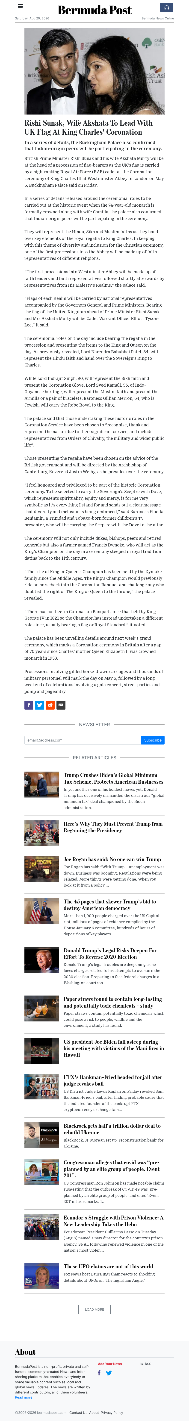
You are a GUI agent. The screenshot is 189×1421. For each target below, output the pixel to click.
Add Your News (110, 1364)
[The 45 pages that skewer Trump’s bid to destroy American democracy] (41, 910)
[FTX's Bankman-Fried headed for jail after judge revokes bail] (41, 1086)
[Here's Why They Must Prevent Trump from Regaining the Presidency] (41, 833)
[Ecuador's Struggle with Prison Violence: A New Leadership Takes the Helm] (41, 1227)
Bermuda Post (95, 9)
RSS (147, 1364)
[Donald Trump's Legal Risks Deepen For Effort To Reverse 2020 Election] (41, 959)
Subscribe (153, 740)
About (94, 1413)
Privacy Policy (112, 1413)
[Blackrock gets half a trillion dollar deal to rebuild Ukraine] (41, 1135)
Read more (23, 1397)
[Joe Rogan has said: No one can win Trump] (41, 868)
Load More (94, 1309)
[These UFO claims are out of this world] (41, 1275)
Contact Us (78, 1413)
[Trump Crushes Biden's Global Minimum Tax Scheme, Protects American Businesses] (41, 784)
